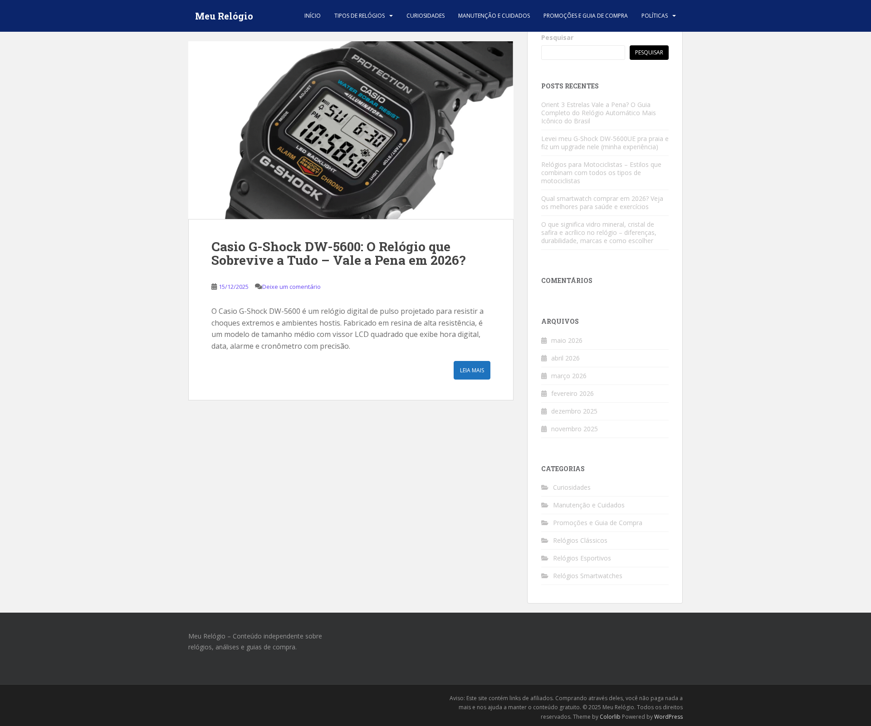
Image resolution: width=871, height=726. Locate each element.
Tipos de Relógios (359, 15)
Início (312, 15)
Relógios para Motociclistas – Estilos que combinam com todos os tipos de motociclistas (601, 172)
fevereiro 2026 (572, 393)
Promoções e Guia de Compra (585, 15)
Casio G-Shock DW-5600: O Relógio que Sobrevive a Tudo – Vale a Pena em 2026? (338, 253)
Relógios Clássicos (580, 540)
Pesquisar (557, 37)
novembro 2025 (574, 428)
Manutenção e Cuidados (494, 15)
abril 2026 (565, 358)
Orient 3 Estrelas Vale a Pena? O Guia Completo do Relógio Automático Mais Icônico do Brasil (598, 112)
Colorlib (610, 717)
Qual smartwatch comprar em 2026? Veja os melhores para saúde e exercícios (602, 202)
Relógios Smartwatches (587, 575)
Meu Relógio (224, 16)
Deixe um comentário (291, 287)
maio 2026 (566, 340)
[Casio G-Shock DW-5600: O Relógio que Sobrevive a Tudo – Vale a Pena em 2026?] (351, 130)
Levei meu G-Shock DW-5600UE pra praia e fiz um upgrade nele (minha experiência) (605, 142)
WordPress (668, 717)
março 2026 (569, 375)
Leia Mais (472, 370)
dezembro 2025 (574, 411)
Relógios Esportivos (582, 558)
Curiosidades (425, 15)
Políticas (654, 15)
